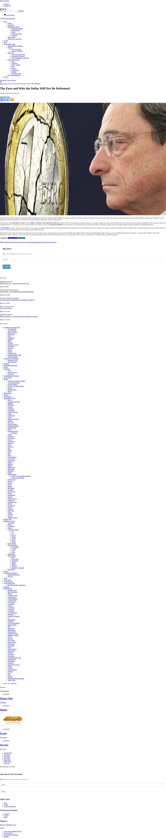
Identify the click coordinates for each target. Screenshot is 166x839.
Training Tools (12, 353)
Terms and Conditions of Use (13, 831)
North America (12, 474)
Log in (14, 825)
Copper (14, 549)
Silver (13, 552)
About (6, 77)
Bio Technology (12, 592)
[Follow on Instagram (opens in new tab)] (5, 9)
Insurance (11, 447)
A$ (12, 531)
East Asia (10, 422)
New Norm (11, 640)
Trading (10, 351)
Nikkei (14, 562)
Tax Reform (15, 70)
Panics (10, 391)
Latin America (12, 457)
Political (14, 72)
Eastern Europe (12, 424)
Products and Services (10, 573)
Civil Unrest (11, 602)
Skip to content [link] (4, 1)
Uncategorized (8, 581)
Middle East (11, 467)
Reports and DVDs (13, 575)
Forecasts (7, 369)
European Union (17, 34)
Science (10, 497)
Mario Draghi (41, 242)
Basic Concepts (16, 49)
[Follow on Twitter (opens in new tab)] (4, 9)
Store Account (11, 80)
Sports (10, 350)
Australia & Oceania (14, 402)
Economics (11, 25)
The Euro (14, 63)
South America (12, 498)
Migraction (11, 469)
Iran (9, 448)
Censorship (11, 410)
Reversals (11, 374)
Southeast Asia (12, 502)
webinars (6, 587)
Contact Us (7, 6)
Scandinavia (11, 495)
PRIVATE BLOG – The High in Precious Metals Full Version (19, 316)
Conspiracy (11, 607)
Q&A (5, 578)
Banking (6, 364)
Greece (10, 440)
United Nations (12, 670)
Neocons (10, 639)
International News (13, 27)
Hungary (10, 443)
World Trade (11, 680)
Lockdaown (11, 460)
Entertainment (16, 30)
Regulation (11, 346)
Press (9, 647)
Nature (10, 472)
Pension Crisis (12, 642)
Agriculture (11, 523)
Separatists (11, 656)
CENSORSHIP (12, 599)
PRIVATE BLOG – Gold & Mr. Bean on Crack (14, 283)
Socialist (10, 348)
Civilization (11, 604)
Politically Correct (13, 345)
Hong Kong (7, 393)
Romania (10, 490)
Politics (10, 23)
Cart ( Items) (10, 15)
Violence (10, 671)
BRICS (10, 594)
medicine (10, 464)
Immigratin (11, 628)
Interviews (11, 53)
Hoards (10, 388)
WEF (9, 675)
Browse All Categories (14, 39)
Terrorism (11, 663)
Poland (10, 483)
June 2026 (7, 756)
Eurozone (22, 242)
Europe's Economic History (16, 386)
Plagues (6, 571)
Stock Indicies (12, 556)
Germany (14, 35)
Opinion (10, 343)
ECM (9, 336)
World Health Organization (16, 678)
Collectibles (11, 415)
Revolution (11, 488)
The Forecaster (12, 362)
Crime (9, 417)
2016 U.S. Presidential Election (21, 476)
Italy (9, 453)
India (9, 445)
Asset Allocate (12, 331)
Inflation (10, 339)
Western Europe (12, 517)
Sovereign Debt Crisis (14, 658)
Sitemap (6, 836)
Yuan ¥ (14, 542)
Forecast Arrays (12, 372)
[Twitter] (5, 99)
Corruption (11, 611)
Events (6, 41)
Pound (13, 536)
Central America (13, 412)
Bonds (10, 524)
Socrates (10, 576)
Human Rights (12, 625)
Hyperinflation (12, 389)
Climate (10, 606)
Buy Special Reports (14, 75)
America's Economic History (16, 381)
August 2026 (8, 753)
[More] (12, 99)
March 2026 (7, 761)
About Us (7, 4)
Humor (6, 395)
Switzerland (11, 505)
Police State (11, 644)
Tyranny (10, 668)
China (9, 414)
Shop (5, 42)
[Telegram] (8, 99)
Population (11, 645)
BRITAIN (11, 405)
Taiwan (10, 507)
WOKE (10, 677)
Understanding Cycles (14, 355)
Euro (17, 242)
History (14, 68)
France (10, 434)
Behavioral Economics (11, 365)
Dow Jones (15, 559)
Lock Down (11, 459)
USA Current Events (18, 478)
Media (10, 462)
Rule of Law (11, 492)
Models (10, 47)
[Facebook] (1, 99)
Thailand (10, 509)
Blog (5, 21)
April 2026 (7, 760)
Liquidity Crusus (13, 633)
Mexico (10, 466)
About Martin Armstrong (15, 46)
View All (6, 763)
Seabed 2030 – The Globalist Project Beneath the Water (17, 291)
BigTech (10, 403)
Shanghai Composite (18, 568)
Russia (10, 493)
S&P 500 (14, 566)
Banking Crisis (12, 590)
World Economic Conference (16, 585)
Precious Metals (12, 545)
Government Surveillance (11, 376)
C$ (12, 533)
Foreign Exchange (13, 530)
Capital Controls (13, 595)
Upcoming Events (9, 583)
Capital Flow (12, 597)
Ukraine (10, 514)
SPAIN (10, 504)
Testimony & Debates (18, 56)
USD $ (14, 238)
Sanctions (11, 654)
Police (9, 485)
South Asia (11, 500)
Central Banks (12, 600)
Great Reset (11, 438)
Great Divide (8, 377)
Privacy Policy (8, 833)
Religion (10, 652)
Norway (10, 481)
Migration (11, 471)
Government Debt (31, 242)
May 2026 (7, 758)
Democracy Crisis (13, 419)
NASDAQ (15, 561)
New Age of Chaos (6, 308)
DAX (13, 557)
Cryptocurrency (12, 613)
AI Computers (12, 329)
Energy (10, 528)
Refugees (14, 433)
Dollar (6, 242)
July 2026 (7, 755)
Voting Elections (13, 357)
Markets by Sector (9, 521)
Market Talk (11, 37)
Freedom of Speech (14, 616)
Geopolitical (11, 620)
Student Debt (12, 659)
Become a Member (6, 825)
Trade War (11, 511)
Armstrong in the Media (11, 358)
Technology (11, 569)
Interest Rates (12, 543)
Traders (10, 666)
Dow (13, 66)
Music (9, 341)
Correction (11, 609)
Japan (9, 455)
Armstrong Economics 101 (12, 327)
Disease (10, 421)
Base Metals (15, 547)
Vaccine (10, 516)
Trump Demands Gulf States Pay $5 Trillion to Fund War (17, 300)
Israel (9, 452)
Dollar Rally (12, 242)
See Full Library (16, 73)
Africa (10, 400)
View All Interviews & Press (20, 58)
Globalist (10, 621)
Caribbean (11, 409)
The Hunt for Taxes (14, 664)
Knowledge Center (9, 44)
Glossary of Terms (17, 51)
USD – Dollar (16, 65)
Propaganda (11, 651)
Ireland (10, 450)
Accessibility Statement (11, 835)
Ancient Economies (14, 383)
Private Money (12, 649)
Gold (13, 61)
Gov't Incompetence (14, 623)
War (9, 673)
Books (6, 367)
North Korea (11, 479)
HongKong (11, 441)
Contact (6, 815)
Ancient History (12, 384)
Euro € (5, 84)
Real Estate (11, 554)
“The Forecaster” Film (18, 54)
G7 (9, 618)
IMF (9, 626)
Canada (10, 407)
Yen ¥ (13, 540)
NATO (10, 637)
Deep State (11, 334)
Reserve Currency (51, 242)
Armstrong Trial (12, 360)
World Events (21, 238)
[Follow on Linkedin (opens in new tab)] (1, 9)
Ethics (13, 32)
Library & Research (14, 60)
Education (11, 614)
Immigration (7, 396)
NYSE (14, 564)
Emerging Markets (17, 28)
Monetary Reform (13, 635)
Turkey (10, 512)
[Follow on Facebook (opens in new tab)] (2, 9)
